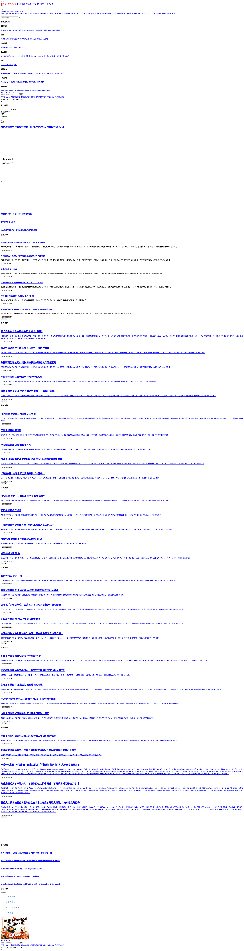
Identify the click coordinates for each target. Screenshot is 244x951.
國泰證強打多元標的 (9, 269)
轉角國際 (120, 13)
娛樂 (34, 13)
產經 (51, 13)
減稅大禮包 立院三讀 (11, 576)
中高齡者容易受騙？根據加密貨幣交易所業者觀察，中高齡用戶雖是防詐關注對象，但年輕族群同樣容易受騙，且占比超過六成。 (44, 544)
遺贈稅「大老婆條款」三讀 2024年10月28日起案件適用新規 (31, 604)
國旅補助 (23, 13)
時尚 (128, 13)
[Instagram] (4, 92)
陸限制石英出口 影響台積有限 (16, 445)
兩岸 (83, 13)
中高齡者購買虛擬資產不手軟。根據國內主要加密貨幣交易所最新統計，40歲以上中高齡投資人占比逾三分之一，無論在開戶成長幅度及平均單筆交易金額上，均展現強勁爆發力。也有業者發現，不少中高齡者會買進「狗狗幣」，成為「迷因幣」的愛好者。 (86, 529)
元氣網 (39, 56)
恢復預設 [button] (4, 112)
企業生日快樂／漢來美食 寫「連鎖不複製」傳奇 (25, 713)
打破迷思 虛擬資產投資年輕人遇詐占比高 (17, 296)
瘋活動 (14, 82)
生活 (61, 13)
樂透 (20, 47)
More (3, 319)
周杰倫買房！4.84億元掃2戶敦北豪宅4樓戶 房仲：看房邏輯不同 (26, 853)
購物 (173, 13)
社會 (44, 13)
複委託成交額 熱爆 (10, 553)
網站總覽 (61, 97)
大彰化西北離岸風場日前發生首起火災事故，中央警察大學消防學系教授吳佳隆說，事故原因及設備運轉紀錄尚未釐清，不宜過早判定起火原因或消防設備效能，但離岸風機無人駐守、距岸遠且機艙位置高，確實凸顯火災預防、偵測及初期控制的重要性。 (86, 367)
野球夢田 (10, 65)
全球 (41, 13)
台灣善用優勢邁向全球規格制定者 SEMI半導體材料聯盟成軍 (31, 459)
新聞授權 (17, 97)
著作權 (29, 97)
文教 (77, 13)
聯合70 (33, 30)
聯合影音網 (20, 91)
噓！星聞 (4, 56)
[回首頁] (3, 2)
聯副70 (33, 73)
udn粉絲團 (36, 39)
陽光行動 (159, 13)
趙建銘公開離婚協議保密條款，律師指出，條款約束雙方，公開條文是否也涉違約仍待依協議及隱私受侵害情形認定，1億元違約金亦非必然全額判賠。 (51, 755)
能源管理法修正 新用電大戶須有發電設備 (22, 377)
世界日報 (51, 30)
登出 (21, 11)
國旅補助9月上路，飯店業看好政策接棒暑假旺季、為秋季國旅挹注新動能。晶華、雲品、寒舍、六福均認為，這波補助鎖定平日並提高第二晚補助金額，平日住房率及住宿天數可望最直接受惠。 (66, 675)
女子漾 (153, 13)
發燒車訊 (33, 56)
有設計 (29, 4)
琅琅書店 (10, 73)
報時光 (105, 13)
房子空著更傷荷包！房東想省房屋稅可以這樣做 (20, 876)
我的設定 (10, 11)
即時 (9, 13)
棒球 (135, 13)
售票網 (19, 82)
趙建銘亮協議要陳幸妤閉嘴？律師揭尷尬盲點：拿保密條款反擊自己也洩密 (38, 750)
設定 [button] (2, 114)
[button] (122, 7)
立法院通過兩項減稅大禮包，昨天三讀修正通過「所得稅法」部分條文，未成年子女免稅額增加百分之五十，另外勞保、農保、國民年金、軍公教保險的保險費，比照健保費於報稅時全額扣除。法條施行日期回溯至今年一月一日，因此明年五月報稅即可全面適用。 (89, 580)
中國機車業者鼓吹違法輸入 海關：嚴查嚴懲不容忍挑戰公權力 (32, 633)
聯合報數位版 (26, 30)
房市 (58, 13)
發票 (23, 47)
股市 (55, 13)
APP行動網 (40, 91)
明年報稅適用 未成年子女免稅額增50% (20, 619)
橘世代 (73, 13)
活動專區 (29, 39)
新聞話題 (57, 30)
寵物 (65, 13)
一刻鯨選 (23, 73)
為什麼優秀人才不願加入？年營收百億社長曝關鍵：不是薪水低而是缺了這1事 (40, 783)
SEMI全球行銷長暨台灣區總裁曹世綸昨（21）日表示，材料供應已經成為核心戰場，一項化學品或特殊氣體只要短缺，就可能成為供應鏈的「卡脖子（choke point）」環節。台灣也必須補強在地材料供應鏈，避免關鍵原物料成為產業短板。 (80, 478)
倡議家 (45, 30)
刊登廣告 (4, 97)
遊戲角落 (27, 56)
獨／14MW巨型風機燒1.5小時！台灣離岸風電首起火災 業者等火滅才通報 (30, 861)
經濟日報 (13, 4)
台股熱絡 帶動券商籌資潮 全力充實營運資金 (23, 496)
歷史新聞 (23, 39)
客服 (12, 97)
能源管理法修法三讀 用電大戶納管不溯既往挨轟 (25, 348)
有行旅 (36, 4)
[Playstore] (9, 92)
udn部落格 (39, 73)
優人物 (9, 56)
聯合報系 (43, 97)
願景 (42, 4)
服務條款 (24, 97)
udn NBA (4, 65)
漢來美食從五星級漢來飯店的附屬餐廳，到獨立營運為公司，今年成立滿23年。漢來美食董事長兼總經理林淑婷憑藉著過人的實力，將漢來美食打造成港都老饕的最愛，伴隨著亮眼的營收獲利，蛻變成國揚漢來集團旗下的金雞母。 (78, 718)
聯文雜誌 (59, 73)
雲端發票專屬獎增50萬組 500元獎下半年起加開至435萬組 (30, 590)
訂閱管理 (17, 11)
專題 (145, 13)
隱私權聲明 (36, 97)
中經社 (16, 47)
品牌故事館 (40, 82)
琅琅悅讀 (4, 73)
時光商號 (25, 82)
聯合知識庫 (4, 91)
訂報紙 (49, 97)
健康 (68, 13)
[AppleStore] (12, 92)
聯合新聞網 (4, 30)
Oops (91, 13)
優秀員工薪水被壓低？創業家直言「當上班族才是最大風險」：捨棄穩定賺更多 (40, 802)
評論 (80, 13)
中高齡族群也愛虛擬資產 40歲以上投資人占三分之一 (22, 283)
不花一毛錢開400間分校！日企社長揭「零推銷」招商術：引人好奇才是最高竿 (40, 764)
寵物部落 (50, 56)
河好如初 (22, 4)
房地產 (11, 47)
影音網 (164, 13)
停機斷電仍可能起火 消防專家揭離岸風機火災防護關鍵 (23, 256)
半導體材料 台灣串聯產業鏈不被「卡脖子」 (23, 473)
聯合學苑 (28, 91)
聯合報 (5, 4)
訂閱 (21, 94)
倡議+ (110, 13)
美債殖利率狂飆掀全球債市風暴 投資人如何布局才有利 (23, 243)
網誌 (148, 13)
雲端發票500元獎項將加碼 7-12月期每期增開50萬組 (21, 869)
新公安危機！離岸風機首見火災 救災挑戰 (22, 331)
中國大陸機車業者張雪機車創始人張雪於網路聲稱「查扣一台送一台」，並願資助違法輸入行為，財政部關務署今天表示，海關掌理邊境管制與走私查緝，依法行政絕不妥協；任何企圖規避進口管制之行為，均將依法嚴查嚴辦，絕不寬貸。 (80, 638)
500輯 (114, 13)
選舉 (31, 13)
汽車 (131, 13)
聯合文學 (46, 73)
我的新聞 (50, 4)
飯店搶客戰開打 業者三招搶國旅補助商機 (22, 685)
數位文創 (4, 82)
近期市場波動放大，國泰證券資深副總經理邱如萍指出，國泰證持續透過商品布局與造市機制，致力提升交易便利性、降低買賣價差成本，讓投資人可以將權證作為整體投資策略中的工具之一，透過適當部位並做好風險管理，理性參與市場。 (81, 515)
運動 (37, 13)
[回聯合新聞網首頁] (1, 2)
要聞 (27, 13)
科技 (87, 13)
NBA (124, 13)
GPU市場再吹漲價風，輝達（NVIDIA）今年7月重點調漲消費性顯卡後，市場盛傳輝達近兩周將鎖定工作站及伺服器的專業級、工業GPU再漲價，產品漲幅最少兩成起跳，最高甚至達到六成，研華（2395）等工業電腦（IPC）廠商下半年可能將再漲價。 (85, 435)
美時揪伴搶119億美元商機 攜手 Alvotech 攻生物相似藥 (28, 699)
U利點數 (10, 39)
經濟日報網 (4, 47)
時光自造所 (32, 82)
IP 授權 (9, 82)
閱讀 (94, 13)
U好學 (169, 13)
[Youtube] (7, 92)
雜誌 (101, 13)
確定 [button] (8, 112)
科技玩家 (56, 56)
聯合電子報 (12, 91)
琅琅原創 (17, 73)
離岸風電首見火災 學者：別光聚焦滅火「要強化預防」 (28, 391)
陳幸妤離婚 (15, 13)
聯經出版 (53, 73)
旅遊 (97, 13)
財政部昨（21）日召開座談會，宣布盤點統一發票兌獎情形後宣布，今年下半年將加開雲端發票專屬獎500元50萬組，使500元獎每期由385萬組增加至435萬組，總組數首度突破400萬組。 (63, 595)
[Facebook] (2, 92)
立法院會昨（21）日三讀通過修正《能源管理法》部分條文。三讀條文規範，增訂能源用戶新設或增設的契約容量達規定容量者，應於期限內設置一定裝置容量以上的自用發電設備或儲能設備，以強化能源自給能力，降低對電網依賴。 (79, 381)
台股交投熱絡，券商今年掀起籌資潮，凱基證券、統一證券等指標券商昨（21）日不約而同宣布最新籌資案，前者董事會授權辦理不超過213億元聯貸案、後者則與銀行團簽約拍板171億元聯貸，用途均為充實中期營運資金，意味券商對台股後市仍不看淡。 (86, 500)
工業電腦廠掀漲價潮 (11, 430)
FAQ (8, 97)
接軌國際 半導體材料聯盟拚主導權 (18, 414)
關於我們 (47, 91)
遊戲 (142, 13)
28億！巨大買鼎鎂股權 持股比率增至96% (22, 656)
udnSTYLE (15, 56)
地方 (48, 13)
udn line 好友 (44, 39)
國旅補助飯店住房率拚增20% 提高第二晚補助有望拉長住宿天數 (26, 309)
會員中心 (4, 11)
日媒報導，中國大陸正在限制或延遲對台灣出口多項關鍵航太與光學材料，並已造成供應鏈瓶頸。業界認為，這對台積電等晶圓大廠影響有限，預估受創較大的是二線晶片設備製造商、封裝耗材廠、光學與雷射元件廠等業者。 (76, 449)
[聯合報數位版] (2, 6)
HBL (138, 13)
